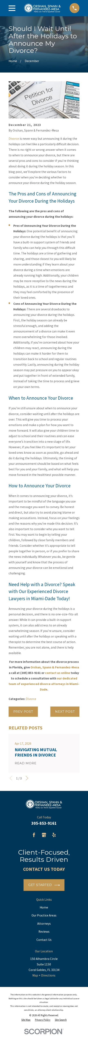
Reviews (44, 931)
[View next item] (27, 778)
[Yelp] (54, 835)
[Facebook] (34, 835)
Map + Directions (43, 975)
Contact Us (44, 940)
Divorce (14, 139)
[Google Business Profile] (44, 835)
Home (44, 907)
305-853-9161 (44, 823)
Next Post (65, 711)
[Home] (42, 8)
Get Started (40, 885)
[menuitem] (25, 1020)
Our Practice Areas (44, 915)
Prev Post (23, 711)
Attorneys (44, 923)
